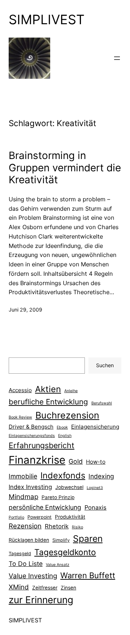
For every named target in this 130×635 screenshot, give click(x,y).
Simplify (61, 540)
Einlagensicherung (95, 426)
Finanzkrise (37, 460)
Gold (76, 461)
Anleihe (71, 391)
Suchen (105, 365)
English (65, 435)
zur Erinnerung (41, 599)
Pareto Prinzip (58, 497)
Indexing (101, 476)
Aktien (48, 389)
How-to (95, 461)
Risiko (77, 527)
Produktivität (70, 517)
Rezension (25, 526)
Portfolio (16, 517)
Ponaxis (95, 507)
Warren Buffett (87, 575)
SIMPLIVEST (46, 19)
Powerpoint (39, 517)
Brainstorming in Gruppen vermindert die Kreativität (65, 168)
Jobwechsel (69, 487)
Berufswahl (101, 403)
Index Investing (30, 486)
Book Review (20, 417)
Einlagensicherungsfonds (32, 435)
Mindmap (23, 497)
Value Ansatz (57, 564)
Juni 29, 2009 (25, 309)
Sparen (88, 538)
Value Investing (33, 576)
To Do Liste (26, 563)
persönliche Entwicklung (45, 507)
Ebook (62, 427)
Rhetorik (57, 526)
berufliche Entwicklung (48, 401)
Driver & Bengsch (31, 426)
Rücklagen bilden (29, 540)
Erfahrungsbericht (41, 445)
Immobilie (23, 476)
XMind (19, 587)
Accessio (20, 390)
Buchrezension (67, 415)
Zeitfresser (44, 588)
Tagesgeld (20, 553)
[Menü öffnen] (117, 58)
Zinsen (68, 588)
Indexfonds (62, 475)
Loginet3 (95, 487)
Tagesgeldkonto (65, 552)
